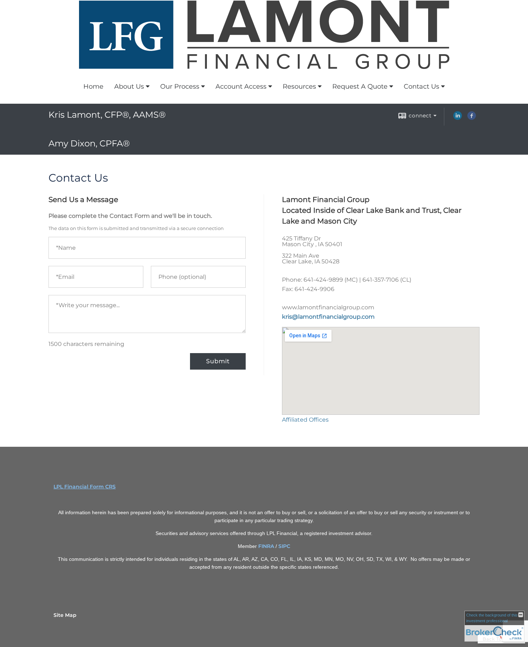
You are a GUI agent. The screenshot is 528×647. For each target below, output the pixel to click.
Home (93, 86)
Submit (218, 361)
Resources (299, 86)
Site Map (65, 615)
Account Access (241, 86)
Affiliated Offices (305, 419)
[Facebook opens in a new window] (471, 118)
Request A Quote (360, 86)
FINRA (266, 546)
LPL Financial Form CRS (85, 486)
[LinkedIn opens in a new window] (457, 118)
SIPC (284, 546)
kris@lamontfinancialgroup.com (328, 316)
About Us (129, 86)
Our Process (179, 86)
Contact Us (421, 86)
